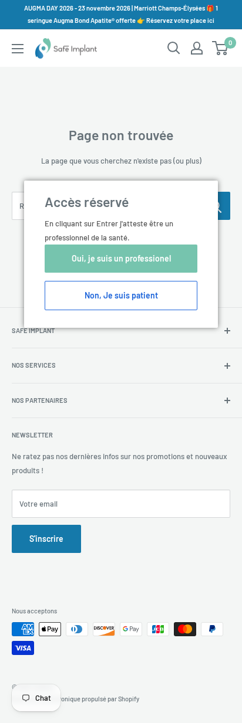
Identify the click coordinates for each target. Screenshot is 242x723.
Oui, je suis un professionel (121, 258)
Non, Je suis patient (121, 295)
